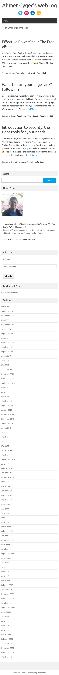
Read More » (31, 109)
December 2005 (7, 648)
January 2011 (6, 450)
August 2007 (6, 558)
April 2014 (5, 392)
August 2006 (6, 612)
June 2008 (5, 513)
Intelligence (22, 162)
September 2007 (8, 554)
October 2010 (6, 455)
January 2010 (6, 473)
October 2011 (6, 437)
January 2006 (6, 643)
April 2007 (5, 576)
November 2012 (7, 419)
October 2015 (6, 347)
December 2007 (7, 540)
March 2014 (6, 396)
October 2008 (6, 500)
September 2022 (8, 311)
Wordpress (42, 673)
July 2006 (5, 616)
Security (35, 162)
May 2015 (5, 365)
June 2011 (5, 441)
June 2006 (5, 621)
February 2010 (7, 468)
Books (13, 73)
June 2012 (5, 432)
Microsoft (32, 73)
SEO (51, 116)
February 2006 (7, 639)
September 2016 (8, 334)
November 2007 (7, 545)
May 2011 (5, 446)
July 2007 (5, 563)
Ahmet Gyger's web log (29, 5)
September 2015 (8, 352)
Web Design (22, 116)
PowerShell (41, 73)
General (13, 162)
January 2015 (6, 369)
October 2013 (6, 401)
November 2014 (7, 378)
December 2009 (7, 477)
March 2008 (6, 527)
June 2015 (5, 361)
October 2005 (6, 657)
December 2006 (7, 594)
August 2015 (6, 356)
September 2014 (8, 383)
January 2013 (6, 410)
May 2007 (5, 572)
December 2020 (7, 316)
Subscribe (8, 276)
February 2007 (7, 585)
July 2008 (5, 509)
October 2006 (6, 603)
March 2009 (6, 486)
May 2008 (5, 518)
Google (13, 116)
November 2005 (7, 652)
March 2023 (6, 307)
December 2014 (7, 374)
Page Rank (44, 116)
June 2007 (5, 567)
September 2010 (8, 459)
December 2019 (7, 325)
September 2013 (8, 405)
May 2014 (5, 387)
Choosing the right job (10, 292)
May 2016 (5, 338)
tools (42, 162)
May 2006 (5, 625)
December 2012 (7, 414)
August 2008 (6, 504)
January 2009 (6, 491)
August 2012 (6, 428)
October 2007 (6, 549)
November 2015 (7, 343)
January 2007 (6, 590)
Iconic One (16, 673)
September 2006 (8, 607)
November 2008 (7, 495)
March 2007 (6, 581)
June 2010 (5, 464)
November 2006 (7, 598)
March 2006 (6, 634)
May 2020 (5, 320)
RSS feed (6, 259)
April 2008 (5, 522)
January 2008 (6, 536)
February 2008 (7, 531)
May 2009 (5, 482)
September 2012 (8, 423)
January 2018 (6, 329)
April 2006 (5, 630)
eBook (23, 73)
